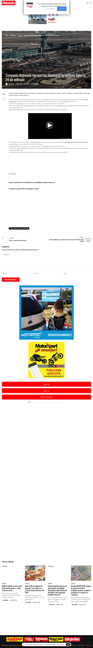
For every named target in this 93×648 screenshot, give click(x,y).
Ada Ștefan (5, 600)
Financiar (20, 35)
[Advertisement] (50, 211)
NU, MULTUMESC (49, 8)
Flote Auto (11, 84)
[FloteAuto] (41, 639)
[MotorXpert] (56, 639)
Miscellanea (13, 35)
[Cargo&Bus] (72, 639)
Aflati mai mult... (60, 644)
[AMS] (29, 639)
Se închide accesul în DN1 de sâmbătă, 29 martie (24, 189)
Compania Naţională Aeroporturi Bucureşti (19, 228)
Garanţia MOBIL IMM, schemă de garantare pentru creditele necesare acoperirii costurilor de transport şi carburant (81, 590)
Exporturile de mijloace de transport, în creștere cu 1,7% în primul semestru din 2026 (34, 589)
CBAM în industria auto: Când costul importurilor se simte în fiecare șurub (12, 588)
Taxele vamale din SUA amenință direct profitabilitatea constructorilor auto (32, 182)
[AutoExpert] (14, 639)
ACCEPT (61, 8)
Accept (68, 644)
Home (6, 35)
